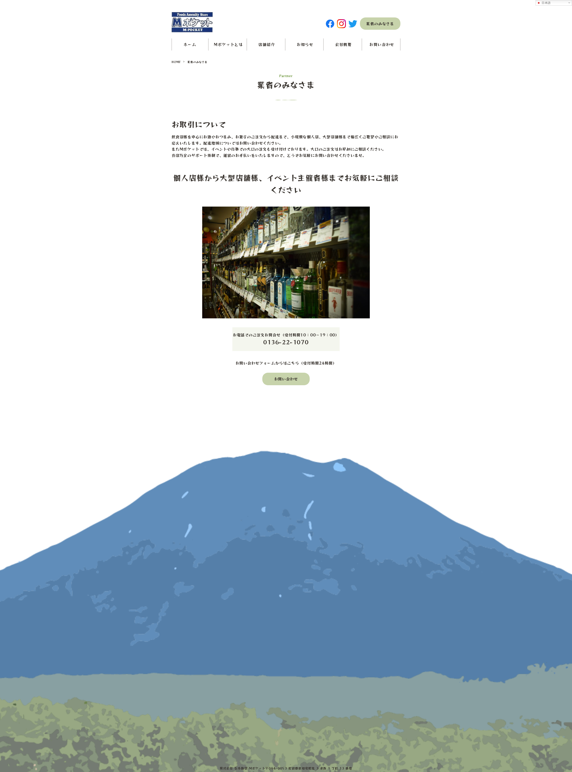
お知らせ (305, 44)
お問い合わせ (381, 44)
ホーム (190, 44)
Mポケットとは (228, 44)
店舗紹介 (266, 44)
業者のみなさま (380, 23)
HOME (176, 62)
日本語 (545, 2)
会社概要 (343, 44)
